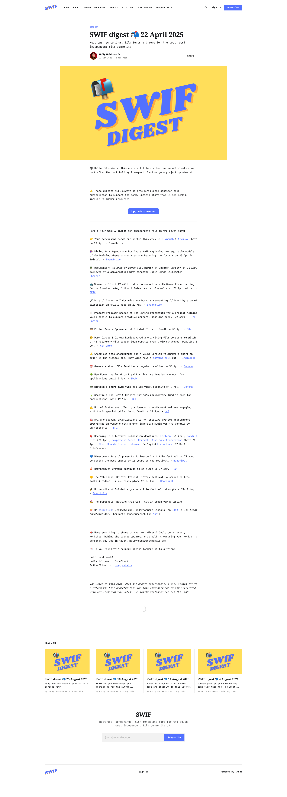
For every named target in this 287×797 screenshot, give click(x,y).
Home (66, 7)
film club (105, 510)
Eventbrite (113, 259)
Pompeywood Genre (123, 440)
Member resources (95, 7)
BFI (115, 427)
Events (114, 7)
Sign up (143, 771)
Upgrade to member (143, 211)
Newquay (183, 239)
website (127, 565)
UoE (167, 411)
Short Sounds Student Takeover (120, 444)
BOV (189, 329)
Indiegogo (188, 358)
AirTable (106, 345)
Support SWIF (164, 7)
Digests (94, 27)
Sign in (216, 7)
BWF (176, 468)
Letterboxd (145, 7)
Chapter (95, 276)
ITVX (175, 510)
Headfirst (180, 460)
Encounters (164, 444)
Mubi (156, 514)
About (76, 7)
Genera (188, 366)
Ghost (238, 771)
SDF (134, 399)
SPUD (134, 378)
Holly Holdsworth (109, 54)
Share (190, 55)
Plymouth (168, 239)
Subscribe (233, 7)
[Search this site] (205, 7)
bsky (117, 565)
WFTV (93, 292)
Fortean (165, 436)
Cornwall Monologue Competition (160, 440)
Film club (128, 7)
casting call (162, 358)
